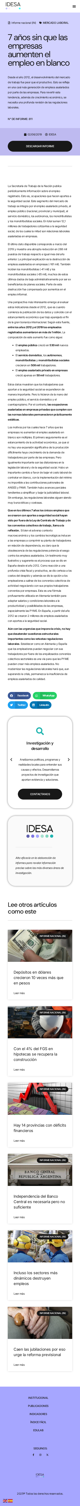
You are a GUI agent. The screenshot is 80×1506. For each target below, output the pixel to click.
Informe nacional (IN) (23, 22)
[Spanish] (10, 1500)
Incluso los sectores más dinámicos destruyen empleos (35, 1278)
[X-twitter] (47, 1455)
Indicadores (38, 1414)
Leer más (19, 993)
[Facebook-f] (33, 1455)
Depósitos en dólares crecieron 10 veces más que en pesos (38, 977)
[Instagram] (40, 1455)
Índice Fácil (38, 1422)
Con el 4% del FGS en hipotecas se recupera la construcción (35, 1054)
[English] (5, 1500)
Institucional (38, 1397)
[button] (74, 6)
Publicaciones (38, 1406)
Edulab (38, 1430)
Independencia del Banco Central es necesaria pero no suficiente (39, 1201)
